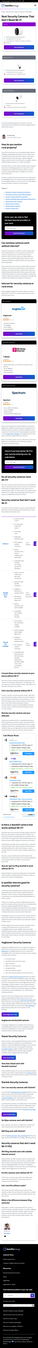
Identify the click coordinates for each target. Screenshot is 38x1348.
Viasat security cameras (12, 204)
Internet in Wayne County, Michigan (13, 1311)
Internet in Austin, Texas (10, 1318)
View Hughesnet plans (10, 1014)
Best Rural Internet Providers (11, 1273)
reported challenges (8, 1098)
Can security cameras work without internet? (18, 194)
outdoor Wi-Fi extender (12, 434)
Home (3, 12)
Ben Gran (12, 135)
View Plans (19, 334)
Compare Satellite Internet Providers (14, 1263)
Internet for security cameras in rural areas (17, 192)
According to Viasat (7, 1049)
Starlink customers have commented (17, 1136)
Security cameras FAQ (11, 208)
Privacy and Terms (14, 1339)
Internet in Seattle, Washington (12, 1322)
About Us (29, 1341)
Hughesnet (5, 951)
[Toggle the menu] (35, 5)
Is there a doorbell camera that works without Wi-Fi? (20, 199)
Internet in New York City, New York (13, 1315)
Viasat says (30, 1073)
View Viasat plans (8, 1058)
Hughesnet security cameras (13, 201)
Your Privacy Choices (20, 1341)
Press (5, 1343)
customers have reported (15, 977)
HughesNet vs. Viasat (9, 1284)
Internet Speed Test (9, 1259)
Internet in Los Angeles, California (13, 1326)
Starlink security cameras (12, 206)
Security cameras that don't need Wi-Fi (16, 197)
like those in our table (29, 1109)
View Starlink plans (9, 1114)
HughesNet (6, 1280)
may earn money (6, 1)
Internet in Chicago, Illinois (10, 1330)
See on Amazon (19, 47)
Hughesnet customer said (27, 1000)
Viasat (5, 1277)
